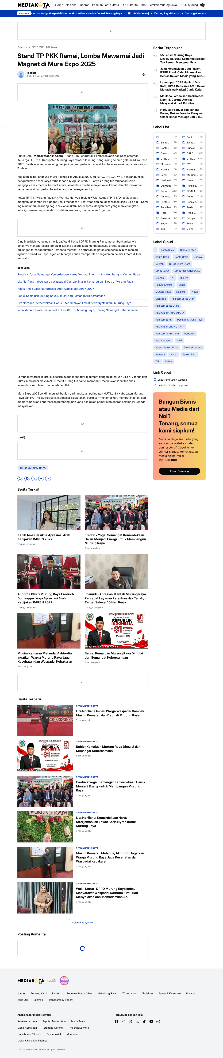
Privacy (190, 993)
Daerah (84, 5)
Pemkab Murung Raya (162, 5)
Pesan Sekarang (179, 471)
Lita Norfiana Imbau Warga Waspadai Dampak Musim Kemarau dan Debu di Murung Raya (75, 281)
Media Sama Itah (27, 1027)
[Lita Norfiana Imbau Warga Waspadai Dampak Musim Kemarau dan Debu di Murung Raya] (45, 720)
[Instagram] (123, 1021)
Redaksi (56, 993)
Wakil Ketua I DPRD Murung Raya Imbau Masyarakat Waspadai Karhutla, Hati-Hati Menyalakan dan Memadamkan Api (107, 893)
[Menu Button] (202, 4)
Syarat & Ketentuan (170, 993)
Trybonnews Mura (78, 1027)
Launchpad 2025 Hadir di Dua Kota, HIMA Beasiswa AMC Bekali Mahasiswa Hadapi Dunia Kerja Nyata (182, 86)
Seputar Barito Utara (54, 1021)
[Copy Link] (48, 478)
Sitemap (38, 999)
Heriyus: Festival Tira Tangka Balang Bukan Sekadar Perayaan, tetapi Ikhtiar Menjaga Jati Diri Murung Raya (182, 113)
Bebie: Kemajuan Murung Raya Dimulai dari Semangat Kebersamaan (108, 13)
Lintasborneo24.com (29, 1034)
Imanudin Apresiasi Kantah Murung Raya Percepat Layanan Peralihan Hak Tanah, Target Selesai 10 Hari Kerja (115, 598)
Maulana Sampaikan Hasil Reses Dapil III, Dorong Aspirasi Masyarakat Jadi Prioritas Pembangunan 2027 (181, 99)
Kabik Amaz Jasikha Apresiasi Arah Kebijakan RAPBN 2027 (55, 288)
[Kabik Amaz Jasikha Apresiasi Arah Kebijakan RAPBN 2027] (48, 512)
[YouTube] (151, 1021)
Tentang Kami (39, 993)
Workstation (129, 993)
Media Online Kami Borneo (32, 1040)
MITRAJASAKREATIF (35, 1049)
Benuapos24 (54, 1034)
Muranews (72, 1034)
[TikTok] (144, 1021)
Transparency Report (61, 999)
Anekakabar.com (27, 1021)
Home (59, 5)
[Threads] (130, 1021)
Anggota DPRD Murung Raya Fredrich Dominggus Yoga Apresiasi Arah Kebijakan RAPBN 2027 (45, 598)
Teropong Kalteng (52, 1027)
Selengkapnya (80, 922)
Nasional (71, 5)
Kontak (21, 993)
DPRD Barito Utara (134, 5)
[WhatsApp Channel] (158, 1021)
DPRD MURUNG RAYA (33, 467)
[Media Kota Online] (33, 5)
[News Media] (64, 980)
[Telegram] (41, 478)
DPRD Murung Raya (192, 5)
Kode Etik (22, 999)
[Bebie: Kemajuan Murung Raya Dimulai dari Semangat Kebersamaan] (116, 631)
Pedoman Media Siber (79, 993)
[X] (34, 478)
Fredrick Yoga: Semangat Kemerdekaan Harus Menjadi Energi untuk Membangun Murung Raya (78, 274)
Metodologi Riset (107, 993)
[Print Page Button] (144, 74)
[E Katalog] (51, 980)
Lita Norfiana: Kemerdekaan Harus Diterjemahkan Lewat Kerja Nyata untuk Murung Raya (74, 303)
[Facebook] (27, 478)
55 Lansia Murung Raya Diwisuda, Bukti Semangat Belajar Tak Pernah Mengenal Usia (182, 58)
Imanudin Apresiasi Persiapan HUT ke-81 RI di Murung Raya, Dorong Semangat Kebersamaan (77, 310)
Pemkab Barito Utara (105, 5)
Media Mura (78, 1021)
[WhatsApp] (20, 478)
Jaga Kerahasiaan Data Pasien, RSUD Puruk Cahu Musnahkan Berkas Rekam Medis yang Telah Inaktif (182, 72)
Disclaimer (147, 993)
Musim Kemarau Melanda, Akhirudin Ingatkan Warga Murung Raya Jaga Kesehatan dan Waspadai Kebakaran (44, 657)
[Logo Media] (30, 980)
